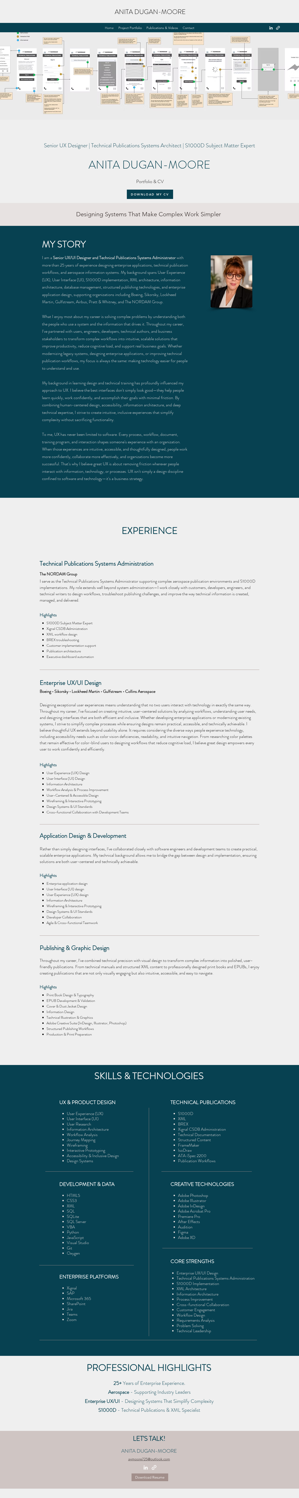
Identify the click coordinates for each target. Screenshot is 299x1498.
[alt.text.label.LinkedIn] (271, 27)
